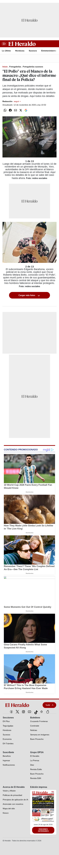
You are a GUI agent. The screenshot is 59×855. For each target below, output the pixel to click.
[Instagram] (23, 711)
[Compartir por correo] (15, 110)
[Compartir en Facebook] (10, 110)
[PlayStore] (41, 711)
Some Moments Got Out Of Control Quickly (27, 607)
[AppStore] (47, 711)
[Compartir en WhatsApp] (5, 110)
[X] (17, 711)
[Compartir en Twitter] (21, 110)
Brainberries (29, 492)
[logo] (20, 705)
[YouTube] (29, 711)
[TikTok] (35, 711)
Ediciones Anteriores (43, 830)
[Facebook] (11, 711)
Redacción (11, 101)
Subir (48, 705)
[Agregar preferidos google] (26, 110)
